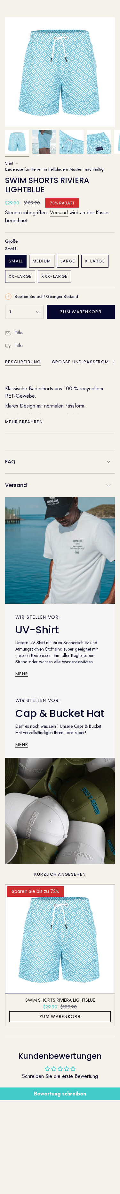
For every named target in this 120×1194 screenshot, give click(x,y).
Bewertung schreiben (60, 1093)
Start (9, 163)
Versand (59, 212)
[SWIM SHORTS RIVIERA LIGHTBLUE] (60, 939)
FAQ (10, 461)
